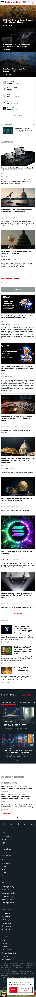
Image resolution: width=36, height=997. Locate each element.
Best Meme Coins (7, 899)
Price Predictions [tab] (24, 702)
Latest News (7, 142)
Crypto (4, 843)
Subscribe (18, 289)
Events (4, 869)
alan (4, 376)
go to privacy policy (25, 989)
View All (17, 116)
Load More (18, 614)
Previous (15, 760)
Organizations (6, 863)
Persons (4, 866)
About (4, 940)
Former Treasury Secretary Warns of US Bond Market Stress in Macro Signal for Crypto (16, 595)
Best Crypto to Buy (8, 887)
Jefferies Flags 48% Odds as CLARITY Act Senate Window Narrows (16, 252)
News (2, 173)
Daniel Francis (7, 427)
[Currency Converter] (32, 2)
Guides (4, 873)
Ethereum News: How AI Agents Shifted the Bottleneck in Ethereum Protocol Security (18, 806)
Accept (13, 989)
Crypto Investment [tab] (8, 702)
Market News (4, 215)
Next (21, 760)
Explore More (27, 695)
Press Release (6, 849)
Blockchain (5, 846)
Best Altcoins (6, 890)
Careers (4, 947)
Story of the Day (7, 836)
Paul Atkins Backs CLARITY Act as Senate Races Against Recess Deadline (16, 210)
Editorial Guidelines (8, 950)
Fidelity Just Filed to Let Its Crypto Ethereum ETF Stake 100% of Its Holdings (16, 787)
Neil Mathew (6, 218)
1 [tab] (16, 760)
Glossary (5, 876)
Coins (4, 860)
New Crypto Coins (7, 896)
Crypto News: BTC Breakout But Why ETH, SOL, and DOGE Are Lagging (17, 499)
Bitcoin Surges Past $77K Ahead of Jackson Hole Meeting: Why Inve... (23, 130)
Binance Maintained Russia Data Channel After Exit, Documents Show (17, 169)
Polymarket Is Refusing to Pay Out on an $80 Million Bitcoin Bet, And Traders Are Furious (16, 418)
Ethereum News (9, 783)
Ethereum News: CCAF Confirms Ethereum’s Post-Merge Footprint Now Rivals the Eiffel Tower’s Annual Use (16, 797)
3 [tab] (19, 760)
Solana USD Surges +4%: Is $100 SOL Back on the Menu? (18, 552)
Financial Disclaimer (8, 956)
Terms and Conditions (9, 953)
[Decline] (32, 980)
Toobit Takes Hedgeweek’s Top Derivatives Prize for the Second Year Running (17, 317)
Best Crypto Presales (8, 893)
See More (5, 813)
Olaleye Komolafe (8, 324)
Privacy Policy (6, 959)
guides (4, 620)
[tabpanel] (18, 733)
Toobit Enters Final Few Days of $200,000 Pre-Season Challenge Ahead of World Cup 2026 (17, 368)
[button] (2, 131)
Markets (4, 839)
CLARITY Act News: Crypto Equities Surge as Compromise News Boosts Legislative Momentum (18, 460)
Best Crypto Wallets (8, 903)
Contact (4, 943)
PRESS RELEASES (8, 124)
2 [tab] (17, 760)
